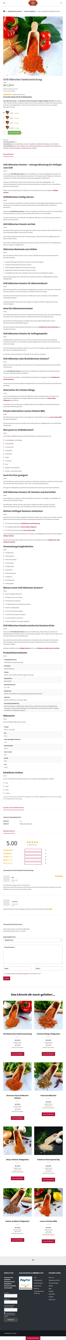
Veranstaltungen (53, 1283)
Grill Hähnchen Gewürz (33, 146)
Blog (50, 1288)
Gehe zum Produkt (17, 1054)
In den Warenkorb (14, 132)
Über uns (51, 1277)
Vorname (6, 1293)
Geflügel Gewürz (19, 146)
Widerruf (36, 1288)
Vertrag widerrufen (33, 1338)
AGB (35, 1277)
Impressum (52, 1299)
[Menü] (59, 3)
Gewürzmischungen (14, 11)
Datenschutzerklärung (18, 973)
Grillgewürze (53, 144)
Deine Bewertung (9, 937)
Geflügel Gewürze (29, 144)
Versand (16, 89)
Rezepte (51, 1291)
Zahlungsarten (38, 1280)
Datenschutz (37, 1286)
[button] (21, 133)
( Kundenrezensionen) (18, 94)
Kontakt (51, 1297)
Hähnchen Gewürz (15, 148)
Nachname (7, 1299)
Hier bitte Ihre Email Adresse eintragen (9, 1306)
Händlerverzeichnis (54, 1280)
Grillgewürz (46, 146)
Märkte (51, 1286)
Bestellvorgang (38, 1283)
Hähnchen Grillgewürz (29, 148)
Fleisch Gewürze (29, 11)
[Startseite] (33, 3)
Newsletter (52, 1294)
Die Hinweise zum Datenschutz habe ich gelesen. (9, 1314)
